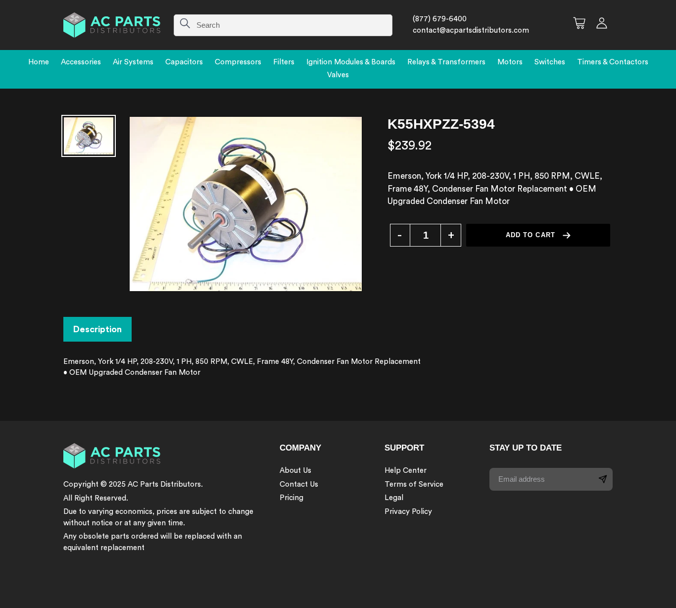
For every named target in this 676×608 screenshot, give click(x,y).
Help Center (406, 470)
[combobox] (283, 25)
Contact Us (299, 484)
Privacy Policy (408, 511)
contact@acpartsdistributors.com (471, 30)
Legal (394, 498)
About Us (295, 470)
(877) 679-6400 (440, 19)
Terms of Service (414, 484)
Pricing (291, 498)
